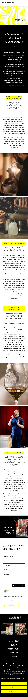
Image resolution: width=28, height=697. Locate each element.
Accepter (14, 683)
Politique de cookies (13, 694)
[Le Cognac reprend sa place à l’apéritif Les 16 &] (21, 629)
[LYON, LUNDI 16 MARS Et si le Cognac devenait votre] (7, 629)
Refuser (14, 687)
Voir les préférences (14, 691)
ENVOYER (18, 585)
